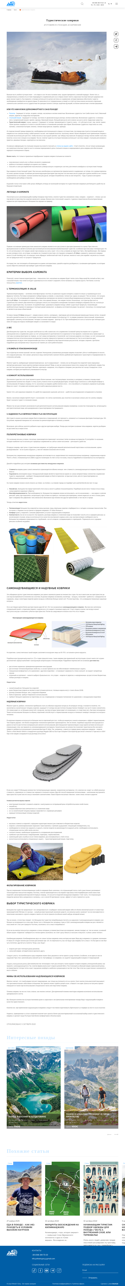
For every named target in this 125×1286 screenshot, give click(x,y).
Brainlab (115, 1284)
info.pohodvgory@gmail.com (43, 1259)
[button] (116, 34)
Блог (15, 10)
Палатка (12, 113)
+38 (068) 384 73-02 (40, 1255)
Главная (9, 10)
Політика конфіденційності (61, 1284)
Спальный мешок (15, 118)
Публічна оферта (78, 1284)
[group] (34, 1087)
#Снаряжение (74, 25)
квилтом (19, 283)
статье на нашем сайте (64, 146)
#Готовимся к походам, (56, 25)
